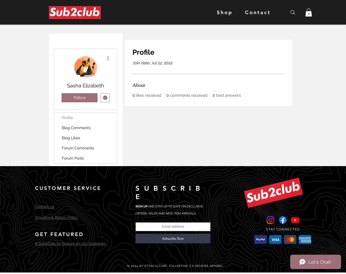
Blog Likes (71, 138)
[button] (308, 12)
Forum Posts (73, 158)
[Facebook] (283, 220)
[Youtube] (295, 220)
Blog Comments (76, 128)
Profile (67, 117)
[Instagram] (270, 220)
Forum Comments (78, 148)
